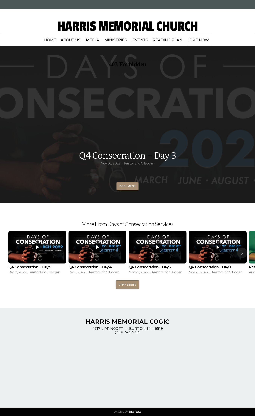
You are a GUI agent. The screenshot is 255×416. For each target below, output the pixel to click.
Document (127, 186)
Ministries (116, 40)
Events (140, 40)
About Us (71, 40)
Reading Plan (167, 40)
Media (93, 40)
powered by (127, 411)
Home (50, 40)
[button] (242, 253)
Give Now (199, 40)
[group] (37, 253)
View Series (127, 284)
